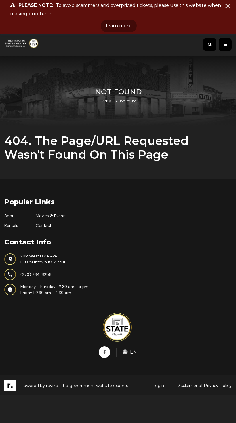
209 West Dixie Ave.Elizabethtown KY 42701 (42, 259)
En (133, 352)
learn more (119, 26)
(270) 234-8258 (36, 274)
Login (158, 385)
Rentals (11, 225)
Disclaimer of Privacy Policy (204, 385)
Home (105, 101)
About (10, 215)
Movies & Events (51, 215)
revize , (53, 385)
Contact (43, 225)
